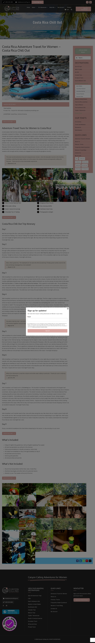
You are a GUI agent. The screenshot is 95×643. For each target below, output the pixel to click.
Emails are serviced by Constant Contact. (39, 326)
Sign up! (47, 330)
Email (29, 316)
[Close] (68, 308)
